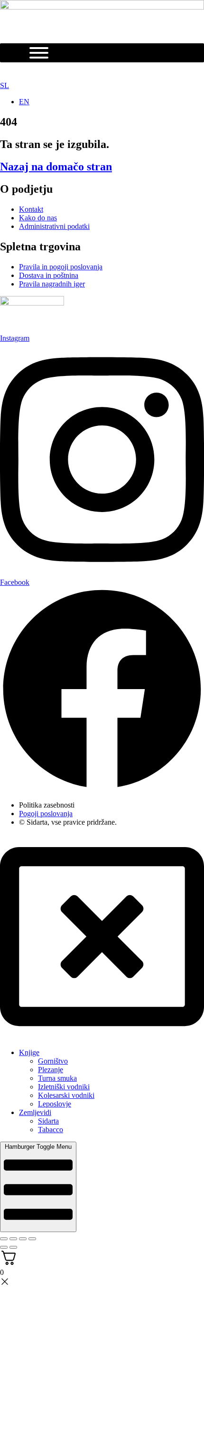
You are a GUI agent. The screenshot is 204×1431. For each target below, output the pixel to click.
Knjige (29, 1052)
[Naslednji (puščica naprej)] (13, 1247)
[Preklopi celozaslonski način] (13, 1238)
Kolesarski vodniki (66, 1095)
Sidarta (48, 1121)
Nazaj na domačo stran (56, 166)
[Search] (95, 71)
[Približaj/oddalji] (4, 1238)
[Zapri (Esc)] (32, 1238)
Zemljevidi (35, 1112)
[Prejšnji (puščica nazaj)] (4, 1247)
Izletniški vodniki (64, 1087)
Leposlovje (54, 1104)
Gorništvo (53, 1061)
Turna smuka (57, 1078)
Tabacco (50, 1129)
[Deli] (23, 1238)
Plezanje (50, 1070)
